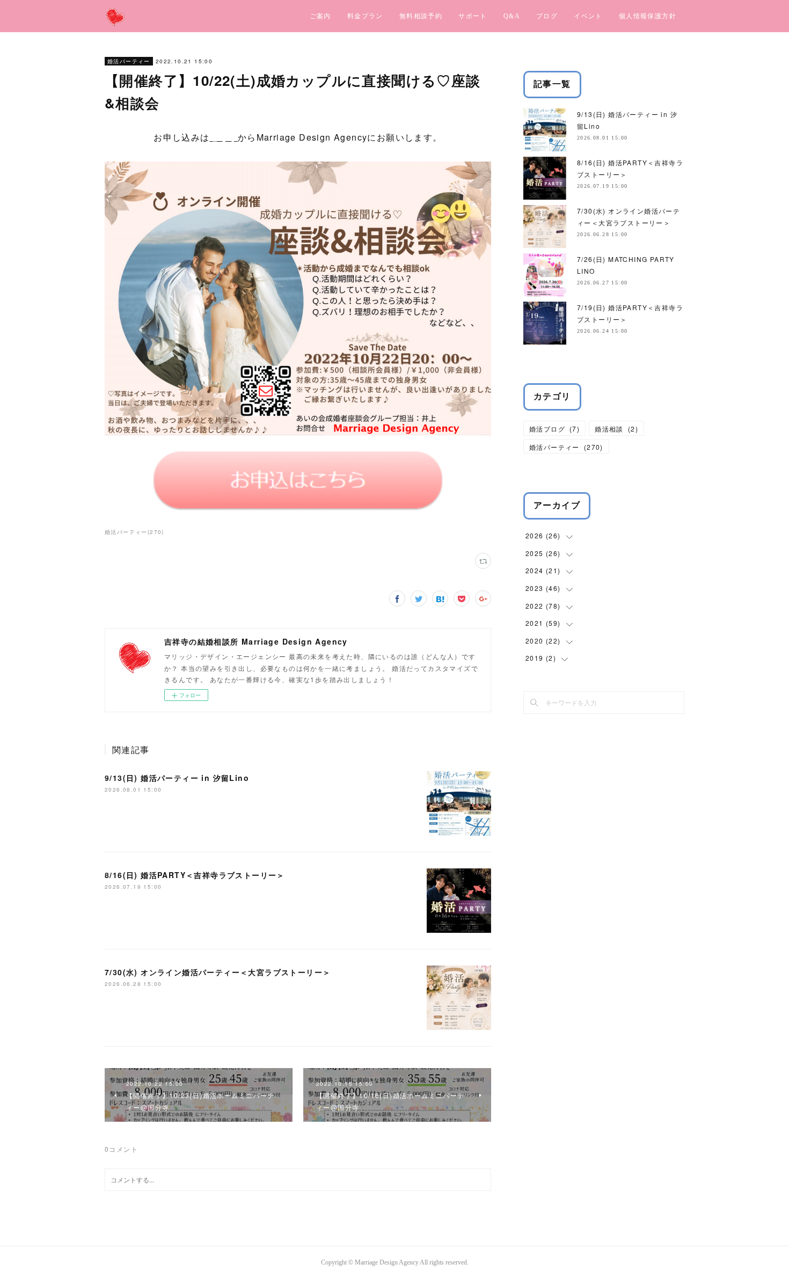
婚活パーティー (128, 61)
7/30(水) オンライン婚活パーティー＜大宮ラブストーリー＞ (218, 972)
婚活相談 (616, 428)
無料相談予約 (420, 16)
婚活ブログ (554, 428)
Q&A (511, 16)
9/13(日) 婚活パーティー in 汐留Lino (177, 777)
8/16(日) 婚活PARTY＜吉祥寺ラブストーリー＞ (195, 874)
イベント (588, 16)
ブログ (547, 16)
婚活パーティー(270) (134, 532)
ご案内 (320, 16)
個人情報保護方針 (647, 16)
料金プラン (365, 16)
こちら (224, 137)
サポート (472, 16)
